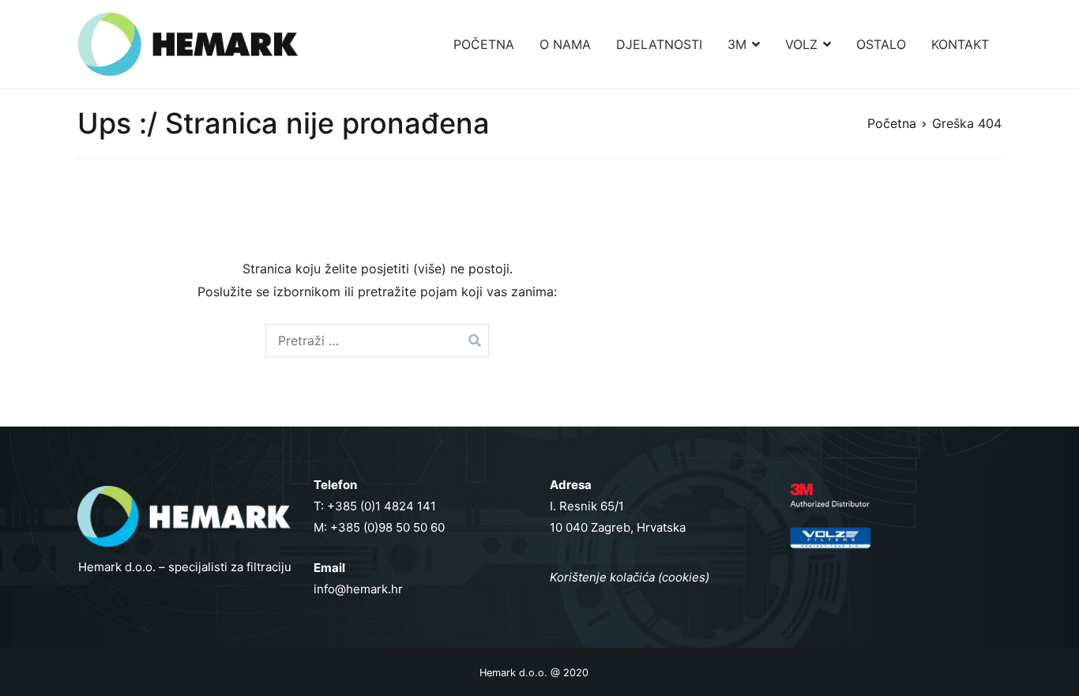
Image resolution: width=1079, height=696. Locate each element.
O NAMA (565, 44)
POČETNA (483, 44)
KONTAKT (960, 44)
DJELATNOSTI (659, 44)
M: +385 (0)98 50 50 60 (379, 527)
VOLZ (801, 44)
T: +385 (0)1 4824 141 (375, 506)
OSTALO (881, 44)
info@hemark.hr (358, 588)
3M (736, 44)
